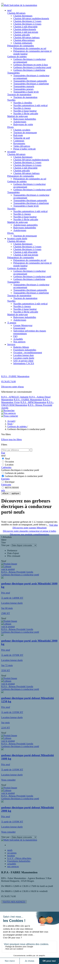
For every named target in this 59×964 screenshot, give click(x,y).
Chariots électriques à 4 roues (27, 24)
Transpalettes (13, 73)
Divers (10, 127)
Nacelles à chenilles (22, 102)
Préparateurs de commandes (20, 45)
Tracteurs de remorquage (25, 132)
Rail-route (18, 135)
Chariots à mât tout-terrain (25, 32)
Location (9, 464)
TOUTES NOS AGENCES (13, 902)
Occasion (9, 461)
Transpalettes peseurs (23, 89)
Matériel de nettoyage (17, 116)
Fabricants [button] (6, 484)
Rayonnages (19, 143)
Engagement (19, 328)
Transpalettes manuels (23, 86)
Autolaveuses (19, 121)
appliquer (15, 493)
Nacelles (11, 100)
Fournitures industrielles (24, 350)
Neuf (7, 458)
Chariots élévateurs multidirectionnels (31, 18)
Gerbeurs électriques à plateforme (29, 70)
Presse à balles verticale (24, 149)
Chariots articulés (21, 34)
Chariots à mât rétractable (25, 26)
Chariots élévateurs (16, 13)
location (11, 855)
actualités (11, 863)
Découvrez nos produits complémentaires (29, 534)
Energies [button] (5, 479)
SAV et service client (23, 360)
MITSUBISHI (12, 487)
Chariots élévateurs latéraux (26, 37)
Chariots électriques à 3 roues (27, 21)
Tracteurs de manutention (19, 94)
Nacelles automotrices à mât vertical (30, 105)
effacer (5, 493)
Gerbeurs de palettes (17, 56)
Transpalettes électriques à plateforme (31, 83)
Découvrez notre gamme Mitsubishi (30, 527)
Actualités (18, 339)
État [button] (3, 453)
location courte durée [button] (17, 238)
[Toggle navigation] (2, 3)
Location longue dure (23, 355)
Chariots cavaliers (21, 130)
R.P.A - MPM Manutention (33, 402)
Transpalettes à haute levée (26, 92)
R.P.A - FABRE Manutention (28, 399)
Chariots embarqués (22, 43)
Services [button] (11, 344)
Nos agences (19, 341)
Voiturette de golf (21, 138)
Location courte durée (23, 358)
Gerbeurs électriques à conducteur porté (32, 67)
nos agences (13, 866)
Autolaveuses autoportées (25, 225)
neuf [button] (9, 10)
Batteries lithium (21, 347)
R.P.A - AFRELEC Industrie (15, 397)
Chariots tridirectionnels (24, 29)
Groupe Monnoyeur (22, 325)
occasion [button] (11, 151)
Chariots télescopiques (24, 40)
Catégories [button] (6, 467)
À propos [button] (11, 322)
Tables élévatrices (21, 146)
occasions (11, 853)
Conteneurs (18, 140)
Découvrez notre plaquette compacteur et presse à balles (29, 531)
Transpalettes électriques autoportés (30, 81)
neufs (9, 850)
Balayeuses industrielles (24, 119)
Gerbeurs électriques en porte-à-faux (30, 64)
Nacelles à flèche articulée (25, 113)
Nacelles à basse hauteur (25, 111)
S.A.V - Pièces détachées (19, 858)
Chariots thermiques (22, 15)
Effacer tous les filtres (11, 439)
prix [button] (3, 490)
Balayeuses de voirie (23, 124)
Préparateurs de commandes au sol (29, 48)
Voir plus (53, 525)
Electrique (10, 482)
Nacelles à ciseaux (22, 108)
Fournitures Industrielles (18, 861)
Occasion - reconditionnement (27, 352)
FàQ (15, 336)
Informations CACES (23, 363)
